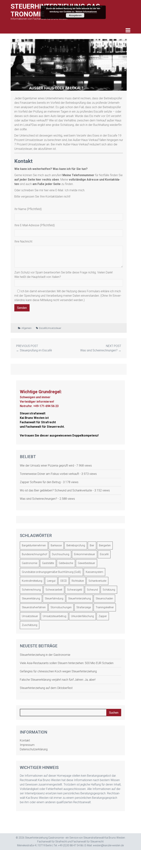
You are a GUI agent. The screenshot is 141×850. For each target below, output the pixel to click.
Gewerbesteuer (86, 563)
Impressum (27, 745)
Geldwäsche (66, 563)
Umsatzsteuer (53, 328)
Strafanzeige (83, 607)
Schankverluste (97, 580)
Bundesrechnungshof (34, 554)
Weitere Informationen (86, 11)
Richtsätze (78, 580)
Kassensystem (94, 571)
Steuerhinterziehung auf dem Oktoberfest (46, 688)
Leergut (51, 580)
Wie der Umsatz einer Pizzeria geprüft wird (47, 465)
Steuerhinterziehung (79, 598)
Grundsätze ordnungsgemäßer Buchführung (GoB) (51, 571)
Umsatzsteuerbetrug (54, 616)
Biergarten (105, 545)
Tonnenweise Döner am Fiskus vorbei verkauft (49, 474)
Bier (92, 545)
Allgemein (26, 328)
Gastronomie (29, 563)
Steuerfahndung (54, 598)
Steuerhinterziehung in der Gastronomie (45, 655)
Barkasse (56, 545)
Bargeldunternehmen (34, 545)
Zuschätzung (29, 625)
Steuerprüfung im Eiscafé (36, 350)
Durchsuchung (60, 554)
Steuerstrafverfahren (34, 607)
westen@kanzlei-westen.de (108, 845)
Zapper (103, 616)
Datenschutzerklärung (34, 749)
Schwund (92, 589)
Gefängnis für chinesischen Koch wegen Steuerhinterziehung (58, 671)
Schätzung (109, 589)
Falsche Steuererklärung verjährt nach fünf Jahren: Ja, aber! (57, 679)
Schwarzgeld (74, 589)
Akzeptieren (75, 15)
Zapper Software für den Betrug (40, 482)
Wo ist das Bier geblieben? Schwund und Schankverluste (56, 490)
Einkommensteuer (84, 554)
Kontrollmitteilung (32, 580)
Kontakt (25, 740)
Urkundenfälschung (82, 616)
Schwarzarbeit (54, 589)
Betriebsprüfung (75, 545)
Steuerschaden (104, 598)
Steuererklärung (31, 598)
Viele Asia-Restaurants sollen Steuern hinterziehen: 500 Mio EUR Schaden (66, 663)
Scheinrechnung (31, 589)
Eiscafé (42, 328)
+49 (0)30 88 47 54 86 (70, 845)
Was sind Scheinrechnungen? (99, 350)
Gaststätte (48, 563)
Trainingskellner (105, 607)
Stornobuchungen (61, 607)
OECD (63, 580)
